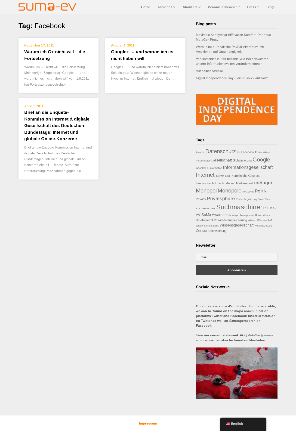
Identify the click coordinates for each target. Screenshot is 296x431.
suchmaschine (205, 208)
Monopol (206, 190)
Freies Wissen (263, 152)
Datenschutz (220, 151)
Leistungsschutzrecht (210, 183)
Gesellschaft (221, 160)
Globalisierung (242, 160)
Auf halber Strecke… (211, 71)
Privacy (201, 199)
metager (263, 182)
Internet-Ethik (223, 175)
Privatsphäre (221, 198)
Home (145, 7)
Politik (261, 191)
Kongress (254, 175)
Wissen (252, 220)
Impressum (148, 423)
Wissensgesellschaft (236, 225)
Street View (264, 199)
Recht (239, 199)
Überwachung (217, 231)
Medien (230, 183)
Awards (200, 152)
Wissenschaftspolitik (207, 225)
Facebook (247, 152)
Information (216, 168)
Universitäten (262, 215)
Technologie (232, 215)
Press (251, 7)
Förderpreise (203, 160)
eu (238, 152)
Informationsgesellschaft (248, 167)
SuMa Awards (212, 215)
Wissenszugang (263, 225)
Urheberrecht (204, 220)
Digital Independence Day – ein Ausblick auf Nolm (232, 78)
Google (261, 159)
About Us (190, 7)
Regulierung (250, 199)
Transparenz (247, 215)
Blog (270, 7)
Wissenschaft (264, 220)
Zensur (201, 231)
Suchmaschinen (240, 207)
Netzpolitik (248, 191)
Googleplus (202, 168)
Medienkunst (244, 183)
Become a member (222, 7)
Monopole (229, 190)
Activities (164, 7)
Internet (205, 175)
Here (199, 335)
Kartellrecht (239, 175)
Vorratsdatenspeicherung (230, 220)
